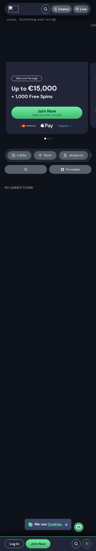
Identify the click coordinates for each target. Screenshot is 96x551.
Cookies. (55, 524)
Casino (63, 9)
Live (83, 9)
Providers (73, 169)
